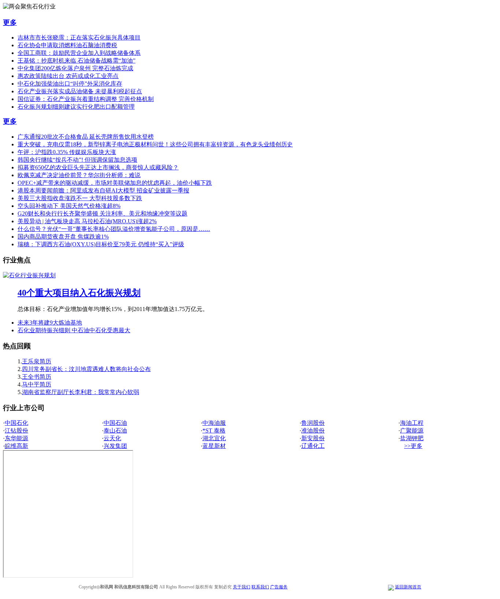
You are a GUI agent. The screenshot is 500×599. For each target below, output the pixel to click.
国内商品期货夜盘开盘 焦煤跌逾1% (63, 236)
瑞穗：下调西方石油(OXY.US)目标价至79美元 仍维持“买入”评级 (101, 244)
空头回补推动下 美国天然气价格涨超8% (69, 206)
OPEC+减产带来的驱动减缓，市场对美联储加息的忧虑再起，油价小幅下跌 (115, 183)
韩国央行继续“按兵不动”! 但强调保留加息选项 (77, 160)
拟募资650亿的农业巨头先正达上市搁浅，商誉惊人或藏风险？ (98, 167)
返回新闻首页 (408, 586)
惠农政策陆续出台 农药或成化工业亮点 (68, 76)
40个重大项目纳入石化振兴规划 (79, 292)
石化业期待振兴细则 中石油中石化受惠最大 (74, 330)
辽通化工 (313, 446)
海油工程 (411, 423)
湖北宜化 (214, 438)
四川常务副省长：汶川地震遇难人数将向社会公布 (86, 369)
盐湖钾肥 (411, 438)
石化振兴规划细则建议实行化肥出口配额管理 (76, 107)
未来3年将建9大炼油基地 (50, 322)
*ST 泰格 (213, 430)
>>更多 (413, 446)
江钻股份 (16, 430)
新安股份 (313, 438)
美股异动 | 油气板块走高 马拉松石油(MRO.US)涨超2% (87, 221)
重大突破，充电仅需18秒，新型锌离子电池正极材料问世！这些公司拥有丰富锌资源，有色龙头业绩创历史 (155, 144)
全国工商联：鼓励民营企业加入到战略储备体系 (79, 53)
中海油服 (214, 423)
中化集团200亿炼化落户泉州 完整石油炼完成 (75, 68)
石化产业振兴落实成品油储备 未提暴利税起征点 (80, 91)
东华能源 (16, 438)
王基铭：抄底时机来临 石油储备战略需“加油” (76, 60)
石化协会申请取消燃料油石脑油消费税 (67, 45)
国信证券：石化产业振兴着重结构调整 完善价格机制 (86, 99)
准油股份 (313, 430)
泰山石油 (115, 430)
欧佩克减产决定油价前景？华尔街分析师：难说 (79, 175)
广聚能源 (411, 430)
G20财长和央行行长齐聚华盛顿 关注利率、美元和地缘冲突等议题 (102, 213)
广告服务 (279, 586)
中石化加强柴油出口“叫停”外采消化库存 (70, 84)
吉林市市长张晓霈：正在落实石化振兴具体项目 (79, 37)
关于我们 (241, 586)
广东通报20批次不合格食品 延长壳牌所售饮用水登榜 (86, 137)
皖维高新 (16, 446)
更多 (10, 22)
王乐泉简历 (36, 361)
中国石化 (16, 423)
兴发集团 (115, 446)
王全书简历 (36, 377)
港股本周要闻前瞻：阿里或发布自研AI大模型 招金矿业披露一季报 (103, 190)
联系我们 (260, 586)
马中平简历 (36, 384)
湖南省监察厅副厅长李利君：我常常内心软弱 (80, 392)
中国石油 (115, 423)
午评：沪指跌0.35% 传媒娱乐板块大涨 (67, 152)
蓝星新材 (214, 446)
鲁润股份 (313, 423)
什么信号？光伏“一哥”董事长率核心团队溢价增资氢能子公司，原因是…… (114, 229)
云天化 (112, 438)
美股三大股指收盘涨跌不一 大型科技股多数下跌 (80, 198)
